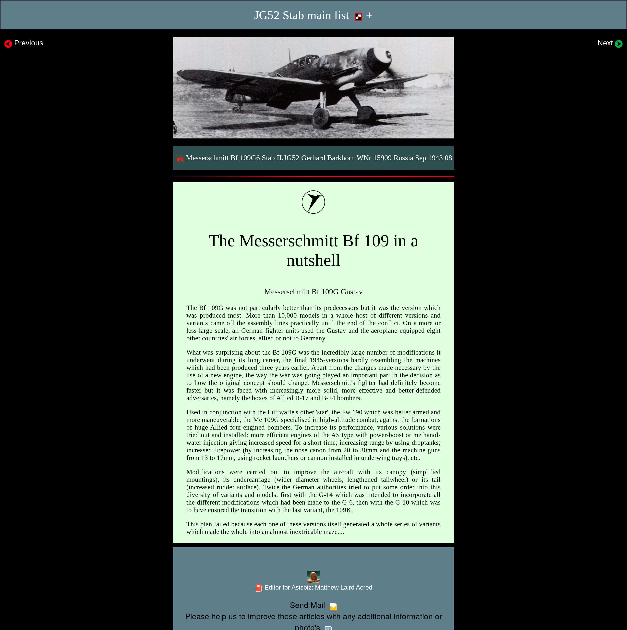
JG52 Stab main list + (313, 15)
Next (606, 42)
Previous (27, 42)
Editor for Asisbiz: (317, 587)
